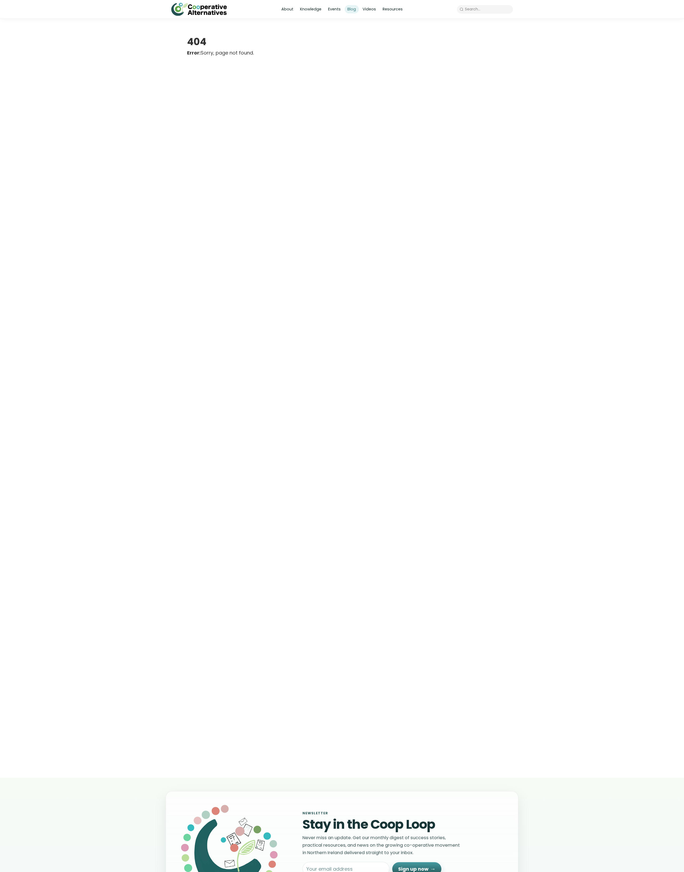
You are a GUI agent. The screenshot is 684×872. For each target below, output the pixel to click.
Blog (351, 9)
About (287, 9)
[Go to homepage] (199, 9)
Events (334, 9)
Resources (393, 9)
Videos (369, 9)
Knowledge (310, 9)
